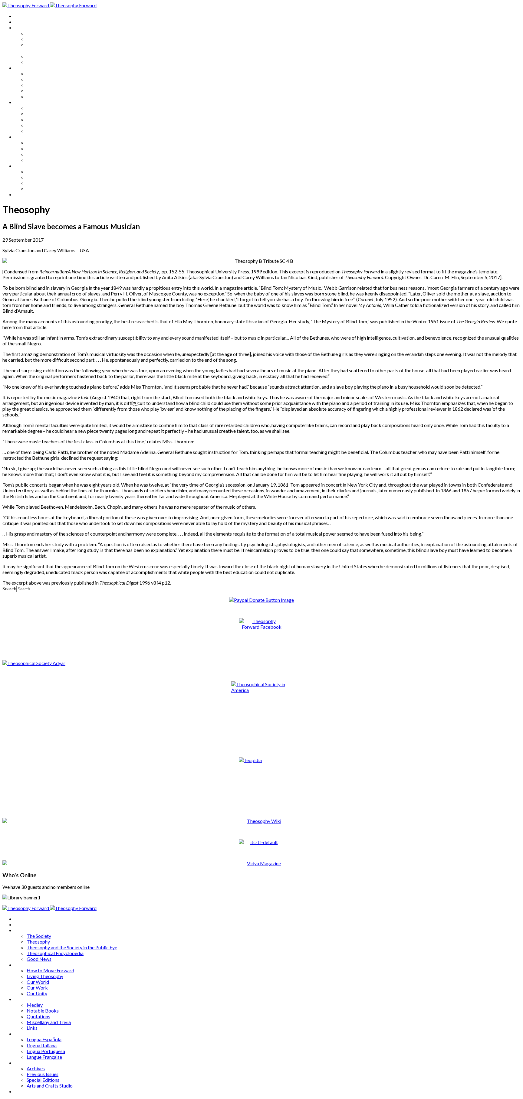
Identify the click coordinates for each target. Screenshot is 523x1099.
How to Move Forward (50, 73)
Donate (22, 194)
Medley (35, 108)
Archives (24, 165)
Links (32, 131)
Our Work (37, 90)
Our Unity (37, 96)
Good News (39, 62)
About (21, 21)
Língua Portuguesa (46, 154)
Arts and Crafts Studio (50, 188)
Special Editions (43, 183)
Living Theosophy (45, 79)
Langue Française (44, 160)
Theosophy (38, 39)
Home (21, 16)
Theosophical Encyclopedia (55, 56)
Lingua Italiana (42, 148)
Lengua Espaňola (44, 142)
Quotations (38, 119)
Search (9, 588)
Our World (38, 85)
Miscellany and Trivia (49, 125)
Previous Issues (42, 177)
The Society (39, 33)
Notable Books (43, 113)
